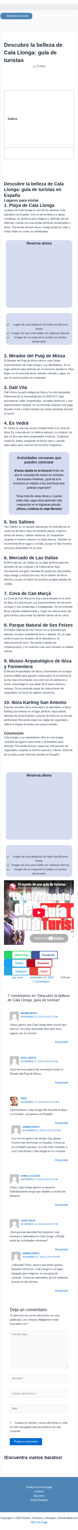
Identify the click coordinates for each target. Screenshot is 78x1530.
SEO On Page (39, 1522)
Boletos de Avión (17, 15)
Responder (61, 1042)
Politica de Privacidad (39, 1487)
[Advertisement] (45, 119)
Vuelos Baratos (39, 1500)
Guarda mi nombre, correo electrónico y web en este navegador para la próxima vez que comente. (38, 1427)
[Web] (39, 1409)
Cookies (39, 1491)
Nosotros (39, 1495)
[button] (39, 7)
